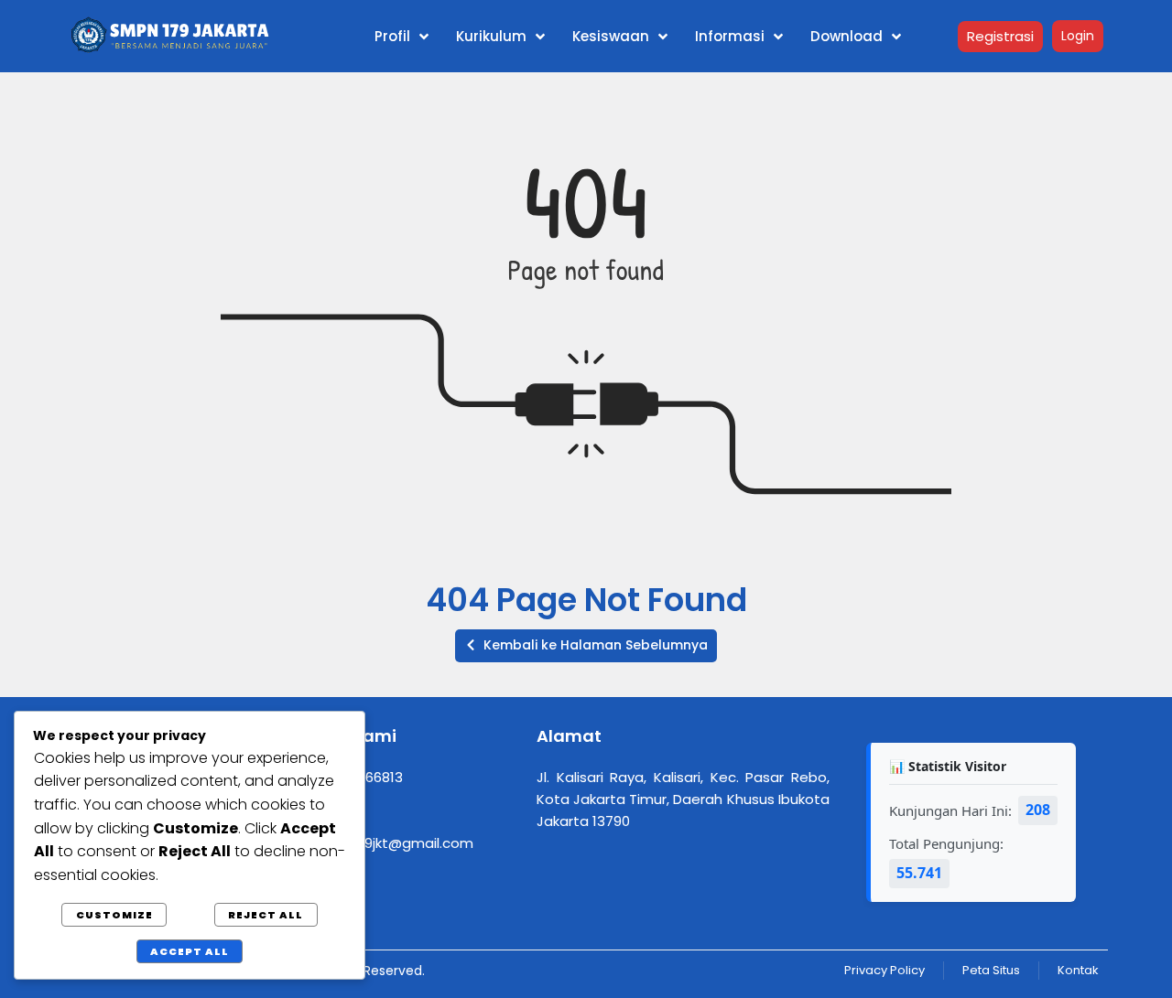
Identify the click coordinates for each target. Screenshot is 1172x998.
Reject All (265, 914)
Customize (114, 914)
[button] (586, 645)
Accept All (189, 951)
